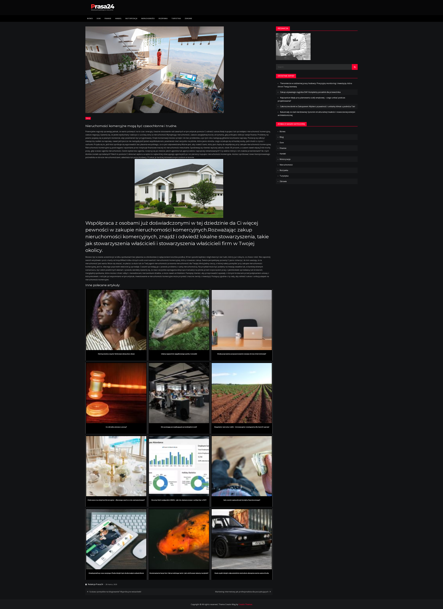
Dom (99, 18)
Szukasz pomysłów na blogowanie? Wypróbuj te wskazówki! (115, 591)
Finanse (108, 18)
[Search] (355, 67)
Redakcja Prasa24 (95, 584)
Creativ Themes (245, 604)
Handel (118, 18)
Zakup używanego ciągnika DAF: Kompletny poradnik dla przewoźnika (310, 92)
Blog (88, 118)
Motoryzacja (131, 18)
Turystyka (176, 18)
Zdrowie (188, 18)
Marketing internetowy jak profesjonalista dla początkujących (241, 591)
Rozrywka (163, 18)
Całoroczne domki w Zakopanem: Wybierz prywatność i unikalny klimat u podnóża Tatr (317, 106)
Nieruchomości (148, 18)
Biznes (90, 18)
